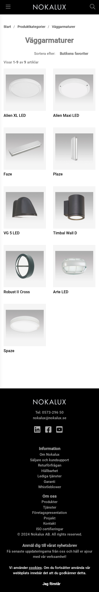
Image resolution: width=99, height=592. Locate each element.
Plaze (58, 174)
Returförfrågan (49, 465)
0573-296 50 (53, 412)
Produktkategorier (31, 27)
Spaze (9, 351)
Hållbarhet (49, 471)
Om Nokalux (50, 454)
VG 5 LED (11, 233)
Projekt (50, 518)
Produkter (49, 502)
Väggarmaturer (63, 27)
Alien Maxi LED (66, 115)
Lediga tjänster (49, 476)
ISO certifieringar (49, 529)
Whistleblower (49, 487)
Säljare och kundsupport (49, 460)
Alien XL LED (15, 115)
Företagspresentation (49, 513)
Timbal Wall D (65, 233)
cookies (35, 568)
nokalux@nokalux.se (49, 418)
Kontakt (49, 523)
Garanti (49, 482)
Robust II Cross (17, 292)
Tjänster (49, 507)
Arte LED (60, 292)
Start (7, 27)
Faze (8, 174)
